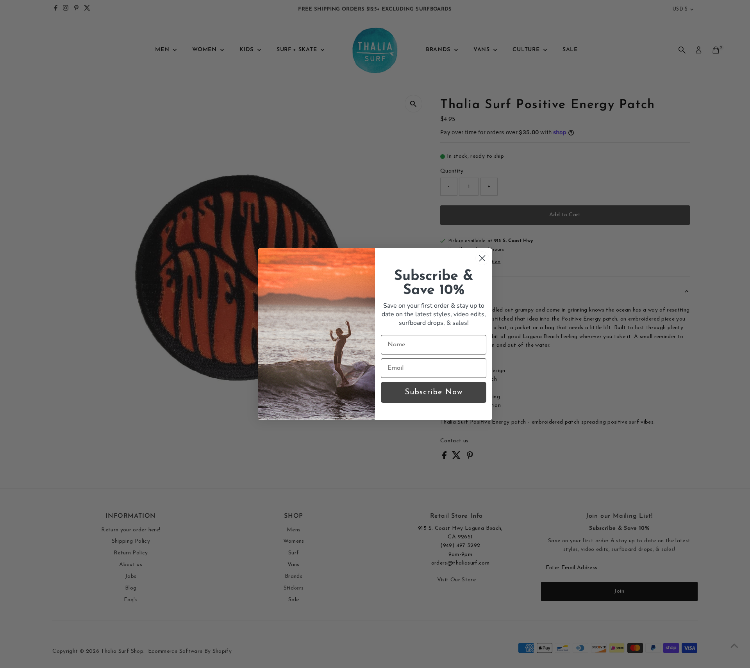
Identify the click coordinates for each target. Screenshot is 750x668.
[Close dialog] (482, 258)
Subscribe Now (433, 392)
